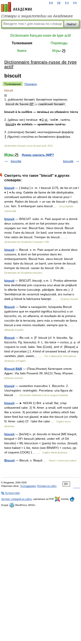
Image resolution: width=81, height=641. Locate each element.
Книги (21, 51)
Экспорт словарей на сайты (16, 499)
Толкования (22, 43)
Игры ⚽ (59, 51)
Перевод (30, 84)
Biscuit (9, 307)
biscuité (68, 161)
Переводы (59, 43)
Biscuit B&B (13, 368)
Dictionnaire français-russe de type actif (40, 35)
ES (67, 3)
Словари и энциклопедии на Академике (37, 16)
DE (59, 3)
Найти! (71, 24)
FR (75, 3)
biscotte (16, 161)
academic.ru (16, 7)
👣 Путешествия (10, 493)
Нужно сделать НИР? (38, 155)
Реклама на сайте (47, 486)
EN (51, 3)
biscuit (9, 188)
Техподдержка (28, 486)
